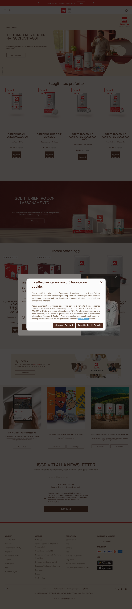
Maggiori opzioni (64, 325)
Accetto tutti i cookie (89, 325)
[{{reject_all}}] (102, 282)
